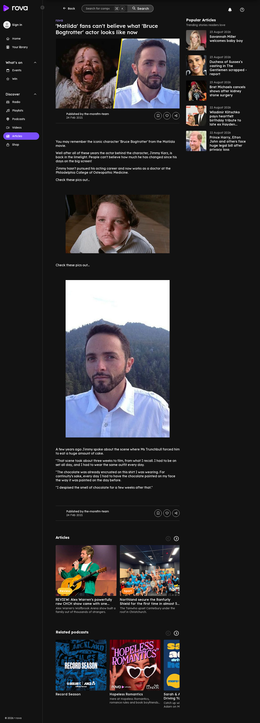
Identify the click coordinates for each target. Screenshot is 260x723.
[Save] (158, 115)
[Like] (167, 115)
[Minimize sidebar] (42, 7)
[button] (216, 40)
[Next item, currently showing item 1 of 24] (176, 538)
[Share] (176, 115)
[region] (118, 579)
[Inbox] (230, 10)
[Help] (242, 10)
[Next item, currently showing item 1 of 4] (176, 633)
